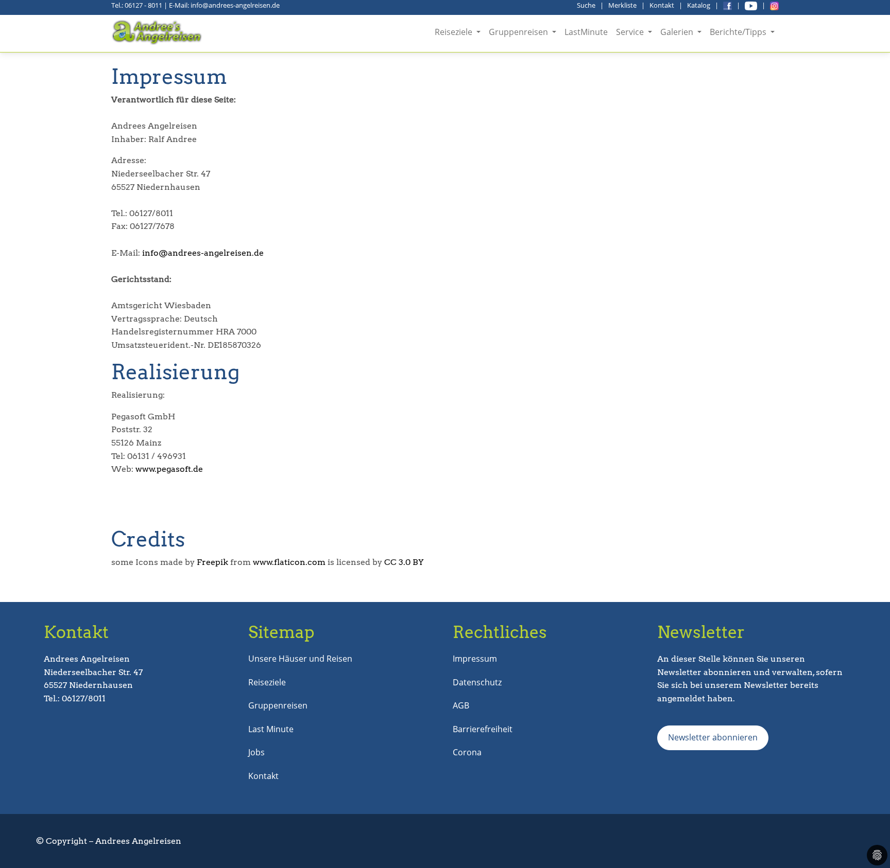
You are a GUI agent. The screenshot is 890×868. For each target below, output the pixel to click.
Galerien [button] (677, 32)
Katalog (698, 5)
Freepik (212, 562)
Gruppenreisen (277, 705)
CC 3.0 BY (404, 562)
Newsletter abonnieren (713, 737)
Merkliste (622, 5)
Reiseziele (267, 682)
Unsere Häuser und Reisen (300, 658)
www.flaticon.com (289, 562)
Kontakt (661, 5)
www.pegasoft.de (169, 469)
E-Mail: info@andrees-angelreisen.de (224, 5)
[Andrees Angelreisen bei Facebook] (727, 5)
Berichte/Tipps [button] (739, 32)
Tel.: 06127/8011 (75, 698)
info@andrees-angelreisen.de (203, 253)
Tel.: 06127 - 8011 (136, 5)
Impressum (475, 658)
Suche (586, 5)
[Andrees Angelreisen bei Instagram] (774, 5)
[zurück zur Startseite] (157, 32)
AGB (461, 705)
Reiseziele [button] (454, 32)
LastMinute (586, 32)
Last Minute (271, 729)
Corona (467, 752)
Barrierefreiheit (482, 729)
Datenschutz (477, 682)
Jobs (256, 752)
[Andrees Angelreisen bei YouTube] (751, 5)
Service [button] (631, 32)
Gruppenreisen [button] (519, 32)
